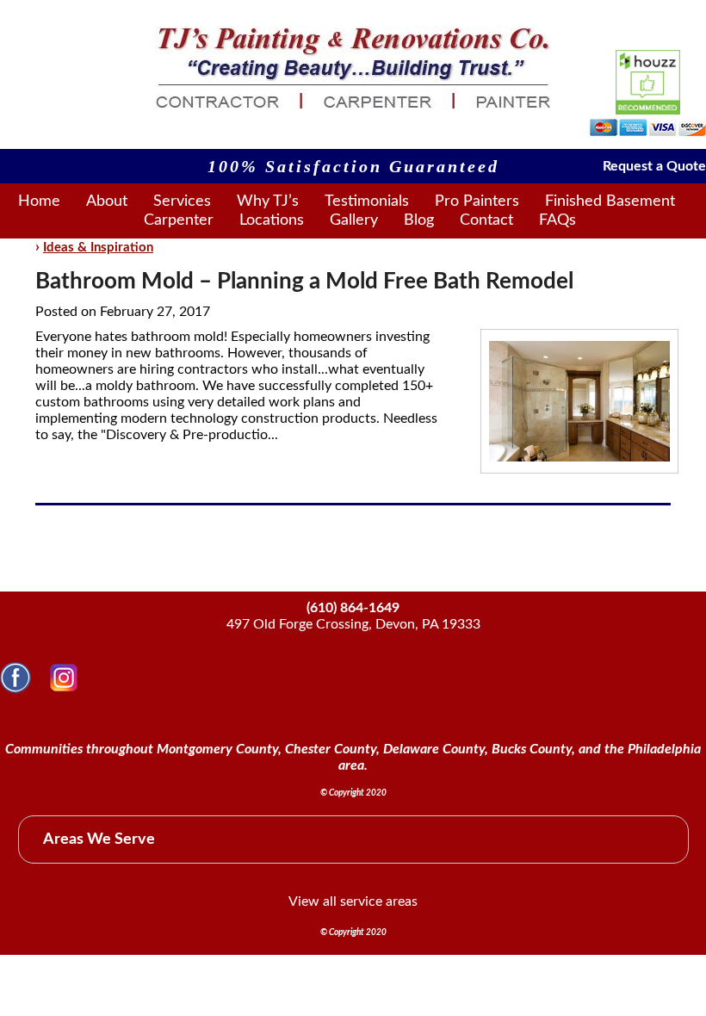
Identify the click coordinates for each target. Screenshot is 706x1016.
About (106, 201)
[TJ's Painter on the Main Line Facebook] (15, 689)
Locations (271, 220)
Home (39, 201)
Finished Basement (610, 201)
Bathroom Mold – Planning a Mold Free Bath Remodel (304, 281)
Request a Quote (654, 166)
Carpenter (179, 220)
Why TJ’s (268, 201)
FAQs (557, 220)
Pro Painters (477, 201)
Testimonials (367, 201)
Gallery (354, 220)
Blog (419, 220)
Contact (486, 220)
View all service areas (353, 901)
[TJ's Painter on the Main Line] (353, 104)
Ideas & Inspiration (98, 247)
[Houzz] (648, 82)
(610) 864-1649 (353, 608)
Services (182, 201)
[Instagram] (63, 689)
